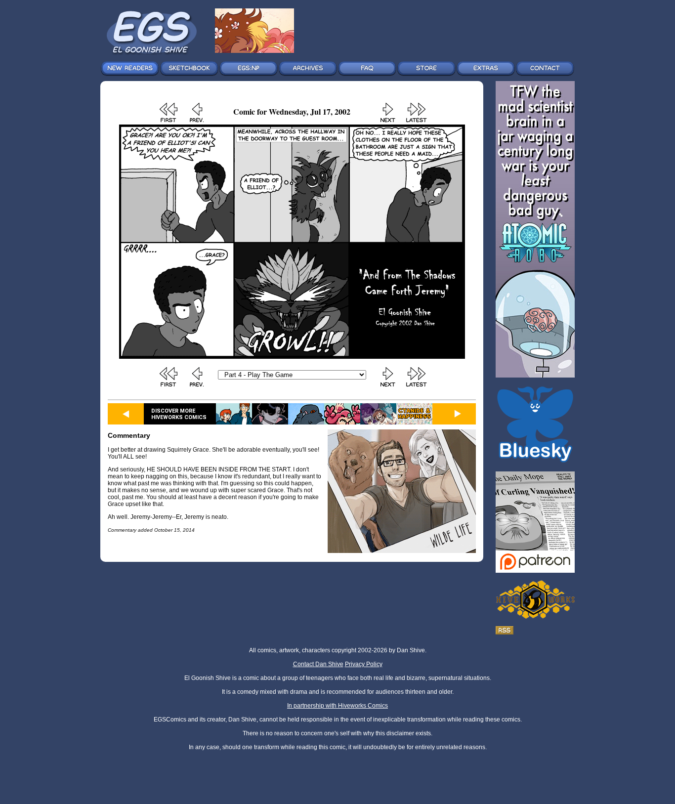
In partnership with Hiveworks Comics (337, 705)
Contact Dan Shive (318, 664)
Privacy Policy (363, 664)
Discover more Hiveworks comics (179, 414)
